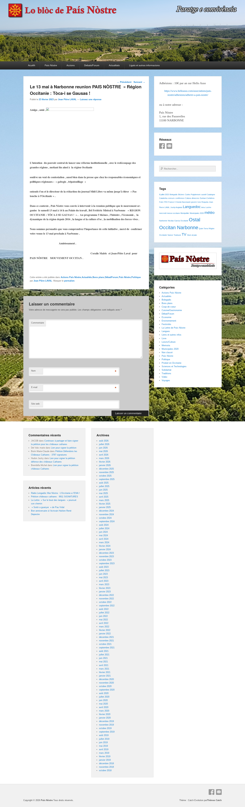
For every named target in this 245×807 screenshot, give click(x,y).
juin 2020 (103, 700)
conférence (179, 198)
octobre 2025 (105, 475)
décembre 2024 (106, 511)
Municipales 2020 (197, 213)
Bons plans (98, 277)
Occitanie (184, 221)
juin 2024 (103, 532)
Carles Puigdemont (192, 195)
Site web (35, 403)
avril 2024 (103, 539)
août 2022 (103, 609)
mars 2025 (104, 500)
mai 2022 (103, 619)
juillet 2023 (104, 570)
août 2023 (103, 567)
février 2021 (104, 672)
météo (209, 212)
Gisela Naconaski (183, 202)
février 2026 (104, 461)
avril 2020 (103, 707)
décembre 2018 (106, 763)
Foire (161, 202)
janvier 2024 (105, 549)
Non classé (167, 352)
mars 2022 (104, 626)
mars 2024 (104, 542)
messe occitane (173, 213)
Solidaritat (166, 370)
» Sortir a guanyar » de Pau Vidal (47, 507)
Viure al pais (192, 235)
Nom (33, 371)
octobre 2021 (105, 644)
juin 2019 (103, 742)
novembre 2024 (106, 514)
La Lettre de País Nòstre (173, 327)
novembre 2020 (106, 683)
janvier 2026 (105, 465)
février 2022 (104, 630)
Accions (70, 65)
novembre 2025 (106, 472)
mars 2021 (104, 669)
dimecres (195, 198)
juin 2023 (103, 574)
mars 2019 (104, 753)
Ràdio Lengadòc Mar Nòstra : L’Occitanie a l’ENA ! (55, 493)
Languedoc (192, 207)
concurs (171, 198)
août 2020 (103, 693)
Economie (166, 317)
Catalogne (211, 195)
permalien (69, 281)
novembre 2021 (106, 640)
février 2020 (104, 714)
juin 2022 (103, 616)
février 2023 (104, 588)
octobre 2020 (105, 686)
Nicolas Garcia (174, 221)
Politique (136, 277)
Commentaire (37, 323)
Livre (164, 338)
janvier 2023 (105, 591)
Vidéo (164, 377)
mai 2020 (103, 703)
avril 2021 (103, 665)
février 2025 (104, 503)
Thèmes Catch (214, 800)
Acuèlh (31, 65)
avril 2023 (103, 581)
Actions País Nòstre (71, 277)
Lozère (208, 207)
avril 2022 (103, 623)
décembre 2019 (106, 721)
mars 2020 (104, 711)
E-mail (34, 387)
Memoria (166, 345)
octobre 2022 (105, 602)
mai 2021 (103, 661)
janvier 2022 (105, 633)
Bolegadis (174, 195)
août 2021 (103, 651)
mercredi (162, 213)
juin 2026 (103, 447)
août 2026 (103, 441)
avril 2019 (103, 749)
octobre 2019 (105, 728)
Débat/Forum (111, 277)
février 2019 (104, 756)
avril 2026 (103, 455)
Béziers (181, 195)
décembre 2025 (106, 469)
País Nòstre (51, 65)
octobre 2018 (105, 770)
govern (194, 202)
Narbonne (163, 221)
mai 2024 (103, 535)
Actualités (87, 277)
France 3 (172, 202)
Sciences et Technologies (174, 366)
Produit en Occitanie (171, 363)
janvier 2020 (105, 717)
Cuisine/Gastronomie (172, 310)
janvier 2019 (105, 760)
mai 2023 (103, 577)
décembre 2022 (106, 595)
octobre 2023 (105, 560)
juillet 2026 (104, 444)
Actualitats (114, 65)
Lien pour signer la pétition (63, 447)
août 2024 (103, 525)
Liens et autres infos (171, 335)
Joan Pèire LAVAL (67, 99)
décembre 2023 (106, 553)
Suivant (139, 82)
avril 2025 (103, 497)
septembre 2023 (106, 563)
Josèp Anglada (176, 207)
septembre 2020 (106, 689)
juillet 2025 (104, 486)
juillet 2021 (104, 654)
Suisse (170, 235)
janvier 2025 (105, 507)
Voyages (166, 380)
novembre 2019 (106, 725)
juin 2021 (103, 658)
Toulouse (177, 235)
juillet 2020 (104, 697)
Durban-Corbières (207, 198)
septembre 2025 (106, 479)
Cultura (188, 198)
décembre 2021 (106, 637)
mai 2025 (103, 493)
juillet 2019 (104, 739)
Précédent (124, 82)
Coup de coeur (169, 307)
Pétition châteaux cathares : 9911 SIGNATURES (54, 496)
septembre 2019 (106, 731)
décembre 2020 (106, 679)
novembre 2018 (106, 767)
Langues (166, 331)
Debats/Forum (91, 65)
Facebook (162, 146)
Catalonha (163, 198)
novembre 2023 (106, 556)
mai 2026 (103, 451)
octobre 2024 (105, 518)
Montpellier (184, 213)
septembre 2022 (106, 605)
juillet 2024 (104, 528)
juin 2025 (103, 489)
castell (203, 195)
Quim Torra (203, 229)
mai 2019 (103, 746)
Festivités (166, 324)
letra (203, 207)
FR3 (166, 202)
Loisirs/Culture (169, 342)
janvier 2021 (105, 675)
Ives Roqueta (203, 202)
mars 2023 (104, 584)
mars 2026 (104, 458)
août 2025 (103, 483)
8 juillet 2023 (164, 195)
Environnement (169, 321)
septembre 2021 (106, 647)
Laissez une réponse (90, 99)
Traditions (166, 373)
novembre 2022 (106, 598)
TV (184, 234)
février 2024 (104, 546)
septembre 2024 (106, 521)
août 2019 (103, 735)
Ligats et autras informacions (144, 65)
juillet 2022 (104, 612)
